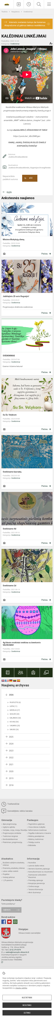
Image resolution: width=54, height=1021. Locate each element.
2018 (11, 785)
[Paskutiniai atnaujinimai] (29, 4)
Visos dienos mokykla (36, 827)
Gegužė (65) (14, 714)
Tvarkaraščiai (13, 804)
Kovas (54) (14, 722)
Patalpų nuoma (34, 842)
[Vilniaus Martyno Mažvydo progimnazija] (7, 4)
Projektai (6, 874)
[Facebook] (3, 922)
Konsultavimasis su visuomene (40, 872)
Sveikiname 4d (9, 529)
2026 (11, 695)
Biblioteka (32, 845)
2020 (11, 771)
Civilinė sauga (33, 886)
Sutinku (27, 1013)
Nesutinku (27, 1005)
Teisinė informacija (35, 889)
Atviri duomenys (34, 893)
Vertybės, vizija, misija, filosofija (15, 830)
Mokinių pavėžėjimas (36, 836)
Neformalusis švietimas (37, 830)
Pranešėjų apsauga (35, 880)
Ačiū (28, 178)
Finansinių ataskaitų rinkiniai (14, 868)
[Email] (15, 922)
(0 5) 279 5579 (15, 950)
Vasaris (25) (15, 726)
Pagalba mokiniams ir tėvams (39, 833)
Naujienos (15, 12)
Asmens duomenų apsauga (39, 869)
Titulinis (4, 12)
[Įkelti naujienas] (19, 4)
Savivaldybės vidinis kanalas (20, 811)
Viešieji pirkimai (9, 877)
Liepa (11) (13, 706)
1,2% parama (8, 880)
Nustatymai (27, 998)
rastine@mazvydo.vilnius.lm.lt (17, 952)
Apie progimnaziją (9, 824)
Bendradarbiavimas (10, 839)
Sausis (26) (14, 729)
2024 (11, 744)
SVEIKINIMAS (9, 356)
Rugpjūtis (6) (15, 702)
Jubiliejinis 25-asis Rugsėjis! (16, 296)
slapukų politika (21, 988)
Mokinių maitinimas (35, 839)
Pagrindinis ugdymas (36, 824)
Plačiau (44, 254)
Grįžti (9, 192)
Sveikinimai (28, 12)
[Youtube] (9, 922)
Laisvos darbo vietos (36, 866)
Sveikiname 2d (9, 585)
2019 (11, 778)
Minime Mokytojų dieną (13, 239)
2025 (11, 737)
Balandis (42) (15, 718)
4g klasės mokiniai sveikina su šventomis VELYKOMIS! (22, 643)
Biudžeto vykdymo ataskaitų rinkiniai (13, 864)
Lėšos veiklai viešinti (10, 871)
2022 (11, 757)
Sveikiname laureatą (12, 472)
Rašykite (7, 910)
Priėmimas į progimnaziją (12, 842)
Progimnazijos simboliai (12, 833)
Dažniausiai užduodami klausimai (37, 876)
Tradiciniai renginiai (10, 836)
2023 (11, 751)
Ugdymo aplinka (9, 827)
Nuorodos (32, 863)
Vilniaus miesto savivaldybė (29, 933)
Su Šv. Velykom (10, 415)
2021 (11, 764)
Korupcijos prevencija (36, 883)
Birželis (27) (15, 710)
